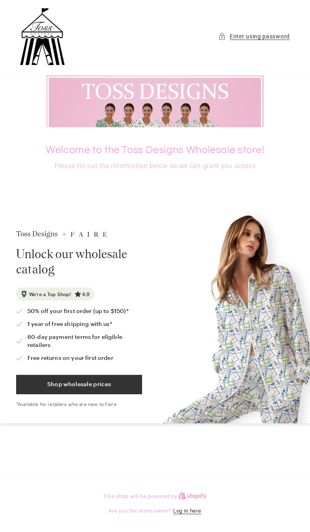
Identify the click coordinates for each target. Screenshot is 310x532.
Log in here (187, 511)
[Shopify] (192, 496)
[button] (254, 37)
